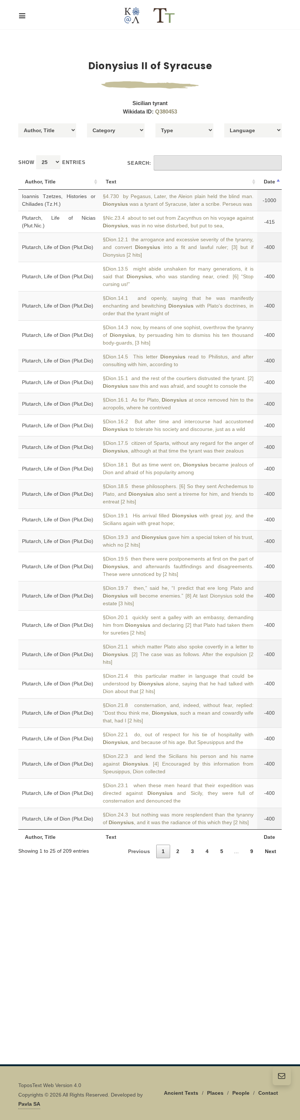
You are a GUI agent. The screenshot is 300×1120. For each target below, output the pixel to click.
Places (215, 1093)
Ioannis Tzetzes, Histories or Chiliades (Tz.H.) (58, 200)
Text (111, 182)
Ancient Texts (181, 1093)
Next (270, 851)
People (241, 1093)
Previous (139, 851)
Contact (268, 1093)
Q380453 (166, 111)
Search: (139, 163)
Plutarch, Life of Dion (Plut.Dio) (57, 247)
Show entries (52, 162)
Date (269, 182)
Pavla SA (29, 1104)
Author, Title (40, 182)
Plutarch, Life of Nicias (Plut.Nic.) (58, 221)
